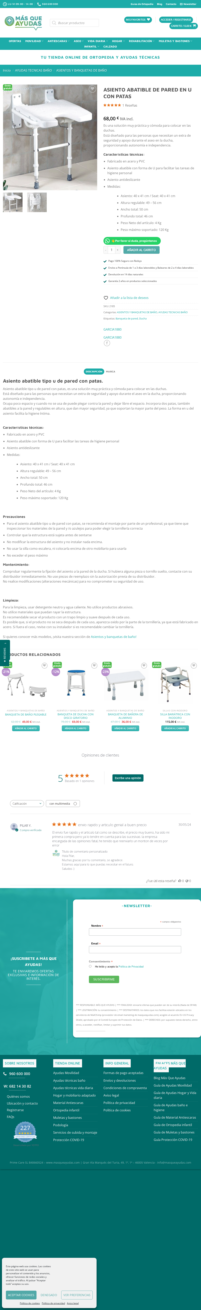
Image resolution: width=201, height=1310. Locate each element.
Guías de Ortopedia (142, 4)
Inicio (7, 70)
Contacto (171, 4)
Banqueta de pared (127, 318)
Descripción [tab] (94, 371)
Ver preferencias (76, 1295)
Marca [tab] (110, 371)
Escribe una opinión (128, 778)
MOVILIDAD (33, 41)
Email (96, 943)
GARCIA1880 (112, 329)
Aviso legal (73, 1303)
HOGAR (117, 41)
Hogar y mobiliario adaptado (74, 1095)
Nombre (97, 926)
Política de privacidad (53, 1303)
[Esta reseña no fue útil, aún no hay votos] (186, 881)
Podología (60, 1125)
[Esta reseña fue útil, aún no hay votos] (179, 881)
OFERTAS (15, 41)
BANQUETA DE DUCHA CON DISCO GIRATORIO (76, 716)
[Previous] (3, 699)
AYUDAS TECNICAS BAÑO (33, 70)
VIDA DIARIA (96, 41)
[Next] (198, 699)
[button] (4, 655)
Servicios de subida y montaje (75, 1132)
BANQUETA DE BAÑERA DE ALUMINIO (125, 716)
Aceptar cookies (21, 1295)
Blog (159, 4)
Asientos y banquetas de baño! (113, 637)
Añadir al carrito (141, 250)
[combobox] (27, 803)
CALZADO (110, 46)
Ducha (143, 318)
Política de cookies (30, 1303)
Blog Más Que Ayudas (169, 1078)
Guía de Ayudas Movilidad (173, 1085)
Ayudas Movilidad (66, 1073)
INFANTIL (90, 46)
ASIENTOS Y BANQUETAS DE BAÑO (81, 70)
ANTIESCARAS (57, 41)
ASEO (77, 41)
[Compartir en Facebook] (107, 343)
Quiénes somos (18, 1096)
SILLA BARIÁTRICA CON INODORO (175, 716)
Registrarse (15, 1110)
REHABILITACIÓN (140, 41)
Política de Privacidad (131, 966)
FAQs (10, 1117)
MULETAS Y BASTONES (174, 41)
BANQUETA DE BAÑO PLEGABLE (26, 714)
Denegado (49, 1295)
